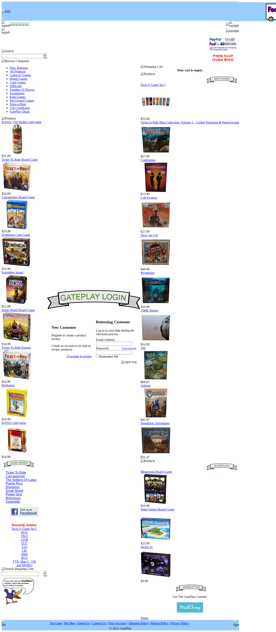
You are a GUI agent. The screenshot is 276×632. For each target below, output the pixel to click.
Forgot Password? (129, 348)
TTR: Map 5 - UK (24, 561)
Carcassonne (15, 476)
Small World (14, 490)
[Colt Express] (156, 228)
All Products (18, 71)
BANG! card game (14, 423)
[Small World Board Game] (17, 341)
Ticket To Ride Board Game (20, 159)
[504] (156, 379)
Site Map (69, 623)
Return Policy (160, 623)
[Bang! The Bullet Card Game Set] (17, 153)
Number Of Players (22, 89)
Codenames (148, 160)
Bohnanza (8, 385)
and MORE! (24, 565)
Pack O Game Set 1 (24, 529)
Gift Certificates (20, 108)
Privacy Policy (180, 623)
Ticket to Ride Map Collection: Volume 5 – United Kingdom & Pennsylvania (190, 122)
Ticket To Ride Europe (16, 347)
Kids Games (17, 97)
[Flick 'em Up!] (156, 266)
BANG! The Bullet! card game (21, 122)
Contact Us (99, 623)
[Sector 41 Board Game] (156, 578)
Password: (102, 348)
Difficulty (16, 86)
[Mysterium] (156, 304)
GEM (24, 539)
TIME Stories (149, 310)
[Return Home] (6, 11)
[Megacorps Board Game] (156, 503)
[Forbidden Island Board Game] (17, 303)
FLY (24, 543)
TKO (24, 536)
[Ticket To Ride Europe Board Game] (17, 378)
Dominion (13, 487)
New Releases (19, 68)
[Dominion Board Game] (17, 266)
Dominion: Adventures (155, 423)
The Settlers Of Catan (21, 480)
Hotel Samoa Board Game (157, 509)
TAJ (24, 547)
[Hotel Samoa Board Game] (156, 540)
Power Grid (14, 494)
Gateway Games (20, 75)
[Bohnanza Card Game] (17, 416)
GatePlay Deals (19, 111)
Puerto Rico (14, 483)
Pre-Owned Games (22, 100)
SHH (24, 554)
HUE (24, 532)
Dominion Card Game (16, 235)
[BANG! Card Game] (17, 454)
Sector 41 (147, 547)
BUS (24, 558)
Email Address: (105, 339)
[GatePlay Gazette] (190, 607)
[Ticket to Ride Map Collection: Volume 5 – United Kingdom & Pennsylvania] (156, 153)
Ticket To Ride (16, 472)
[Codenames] (156, 191)
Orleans (146, 385)
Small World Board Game (18, 310)
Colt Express (149, 197)
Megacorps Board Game (156, 471)
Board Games (18, 78)
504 (143, 348)
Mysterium (147, 273)
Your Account (117, 623)
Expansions (17, 93)
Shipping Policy (138, 623)
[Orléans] (156, 417)
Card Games (18, 82)
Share (144, 618)
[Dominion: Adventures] (156, 454)
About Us (83, 623)
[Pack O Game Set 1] (156, 116)
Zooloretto (13, 501)
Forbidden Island (12, 272)
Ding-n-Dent (18, 104)
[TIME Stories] (156, 341)
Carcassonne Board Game (18, 197)
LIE (24, 550)
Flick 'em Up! (149, 235)
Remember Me (108, 356)
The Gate (55, 623)
